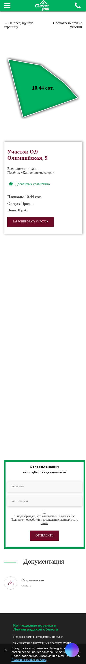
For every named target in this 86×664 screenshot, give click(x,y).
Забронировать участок (30, 221)
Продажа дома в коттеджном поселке (38, 636)
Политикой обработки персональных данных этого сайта (44, 521)
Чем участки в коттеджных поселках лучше (42, 643)
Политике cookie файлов (28, 659)
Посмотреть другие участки (67, 25)
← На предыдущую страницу (19, 25)
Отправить (44, 535)
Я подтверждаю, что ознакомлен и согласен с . (44, 519)
